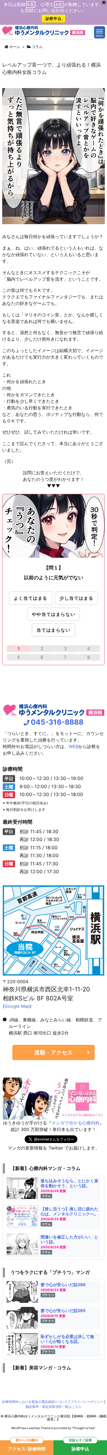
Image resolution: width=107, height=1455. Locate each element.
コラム (37, 46)
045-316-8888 (57, 722)
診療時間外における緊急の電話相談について (35, 1402)
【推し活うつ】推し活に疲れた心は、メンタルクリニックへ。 (69, 1211)
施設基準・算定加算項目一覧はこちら (53, 1407)
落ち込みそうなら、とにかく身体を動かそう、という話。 (69, 1183)
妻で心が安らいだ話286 (63, 1284)
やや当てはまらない (53, 614)
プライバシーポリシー (87, 1402)
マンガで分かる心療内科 (75, 1123)
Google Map (17, 1006)
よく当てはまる (30, 598)
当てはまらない (53, 630)
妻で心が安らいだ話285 (63, 1310)
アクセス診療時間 (27, 1445)
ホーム (14, 46)
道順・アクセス (53, 1052)
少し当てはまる (76, 598)
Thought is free (83, 1428)
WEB (73, 746)
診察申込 (54, 18)
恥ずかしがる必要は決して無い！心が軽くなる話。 (67, 1339)
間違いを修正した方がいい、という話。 (69, 1239)
